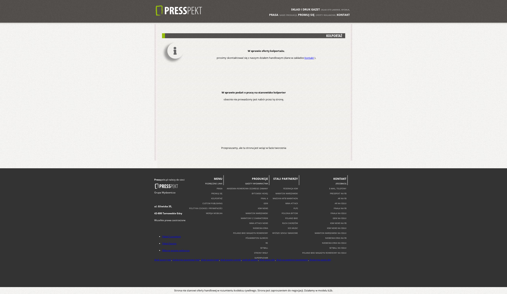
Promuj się (216, 193)
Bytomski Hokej (260, 193)
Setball (264, 247)
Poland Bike (291, 218)
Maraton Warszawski (257, 213)
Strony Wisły (261, 252)
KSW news (263, 208)
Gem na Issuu (339, 218)
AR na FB (342, 198)
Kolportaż (216, 198)
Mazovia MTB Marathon (285, 198)
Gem (266, 203)
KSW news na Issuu (336, 228)
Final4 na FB (340, 208)
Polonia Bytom (290, 213)
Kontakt (309, 58)
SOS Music (293, 228)
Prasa (219, 188)
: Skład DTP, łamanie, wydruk (320, 9)
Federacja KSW (290, 188)
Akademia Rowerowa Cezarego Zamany (247, 188)
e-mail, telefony (337, 188)
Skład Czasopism (171, 236)
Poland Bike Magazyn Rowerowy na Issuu (324, 252)
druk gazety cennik (230, 259)
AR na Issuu (340, 203)
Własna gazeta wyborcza (176, 250)
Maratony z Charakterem (254, 218)
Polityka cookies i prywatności (205, 208)
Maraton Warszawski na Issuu (330, 233)
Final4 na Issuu (338, 213)
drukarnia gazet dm (320, 259)
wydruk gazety (250, 259)
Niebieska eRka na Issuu (334, 243)
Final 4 (264, 198)
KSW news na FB (338, 223)
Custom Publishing (212, 203)
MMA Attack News (258, 223)
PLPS (296, 208)
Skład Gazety (169, 243)
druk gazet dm (267, 259)
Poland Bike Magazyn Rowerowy (250, 233)
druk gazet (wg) (162, 259)
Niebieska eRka (260, 228)
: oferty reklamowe (317, 15)
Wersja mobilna (214, 213)
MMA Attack (291, 203)
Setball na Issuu (337, 247)
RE (267, 243)
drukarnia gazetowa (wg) (186, 259)
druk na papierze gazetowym (292, 259)
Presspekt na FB (338, 193)
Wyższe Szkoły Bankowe (285, 233)
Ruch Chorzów (290, 223)
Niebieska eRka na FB (335, 238)
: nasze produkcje (283, 15)
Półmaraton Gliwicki (257, 238)
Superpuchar (261, 257)
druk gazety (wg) (210, 259)
